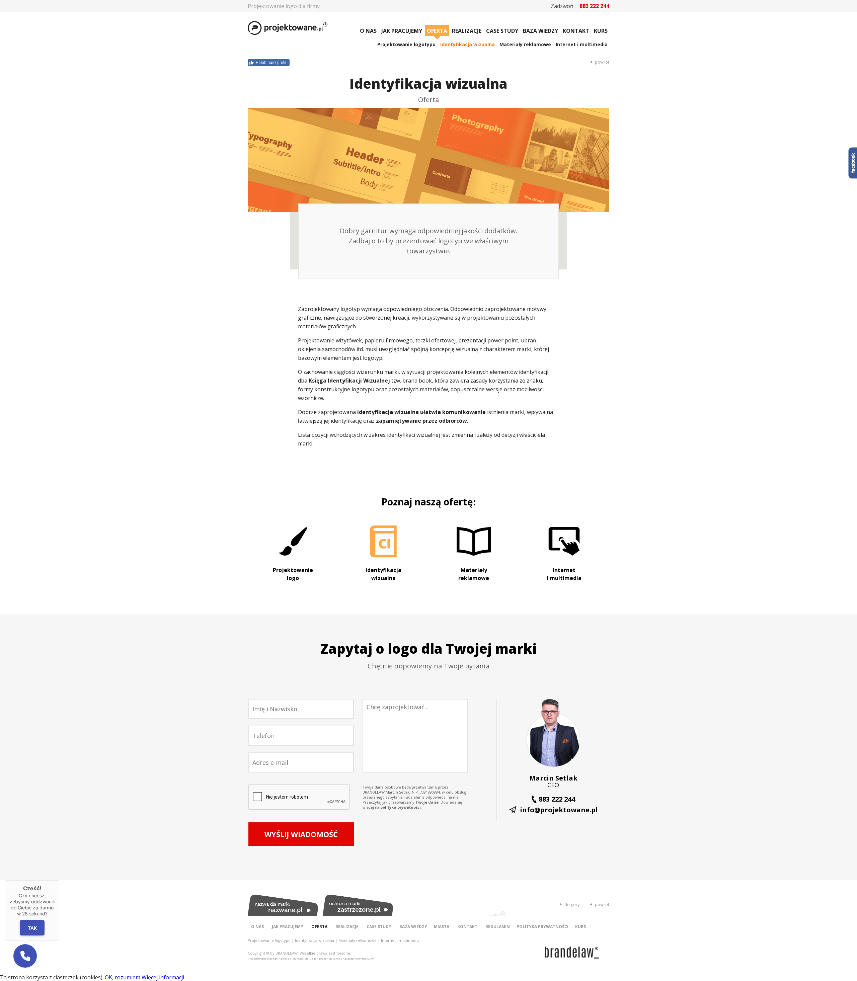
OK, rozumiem (122, 977)
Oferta (437, 30)
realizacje (466, 30)
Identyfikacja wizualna (467, 44)
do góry (572, 904)
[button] (25, 956)
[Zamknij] (59, 880)
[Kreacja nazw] (283, 905)
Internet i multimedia (582, 44)
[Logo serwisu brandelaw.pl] (572, 953)
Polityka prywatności (542, 926)
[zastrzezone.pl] (358, 905)
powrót (602, 62)
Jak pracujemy (401, 30)
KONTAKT (576, 30)
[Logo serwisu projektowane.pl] (278, 28)
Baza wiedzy (540, 30)
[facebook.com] (338, 62)
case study (502, 30)
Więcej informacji (163, 977)
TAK (32, 927)
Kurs (601, 30)
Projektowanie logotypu (406, 44)
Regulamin (497, 926)
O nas (368, 30)
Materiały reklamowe (525, 44)
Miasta (441, 926)
